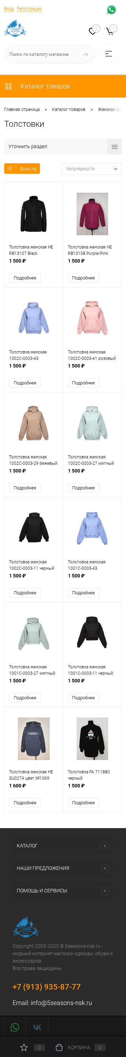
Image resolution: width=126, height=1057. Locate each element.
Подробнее (25, 277)
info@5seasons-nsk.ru (61, 1002)
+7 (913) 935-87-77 (47, 987)
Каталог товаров (44, 86)
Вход (9, 8)
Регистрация (29, 8)
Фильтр (28, 169)
